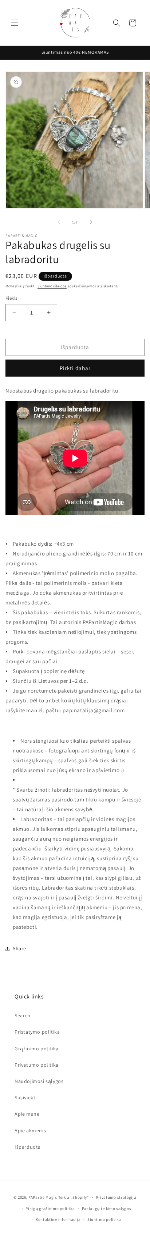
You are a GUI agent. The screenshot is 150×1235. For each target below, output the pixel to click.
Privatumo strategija (116, 1197)
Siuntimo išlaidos (52, 286)
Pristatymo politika (37, 1032)
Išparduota (28, 1147)
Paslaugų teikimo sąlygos (106, 1208)
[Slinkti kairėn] (59, 222)
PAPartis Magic (42, 1197)
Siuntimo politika (104, 1219)
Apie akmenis (30, 1130)
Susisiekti (26, 1097)
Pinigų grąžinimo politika (50, 1208)
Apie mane (27, 1114)
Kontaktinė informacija (58, 1219)
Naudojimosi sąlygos (39, 1081)
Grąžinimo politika (37, 1048)
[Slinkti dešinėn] (91, 222)
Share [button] (19, 948)
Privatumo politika (37, 1065)
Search (23, 1015)
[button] (15, 23)
